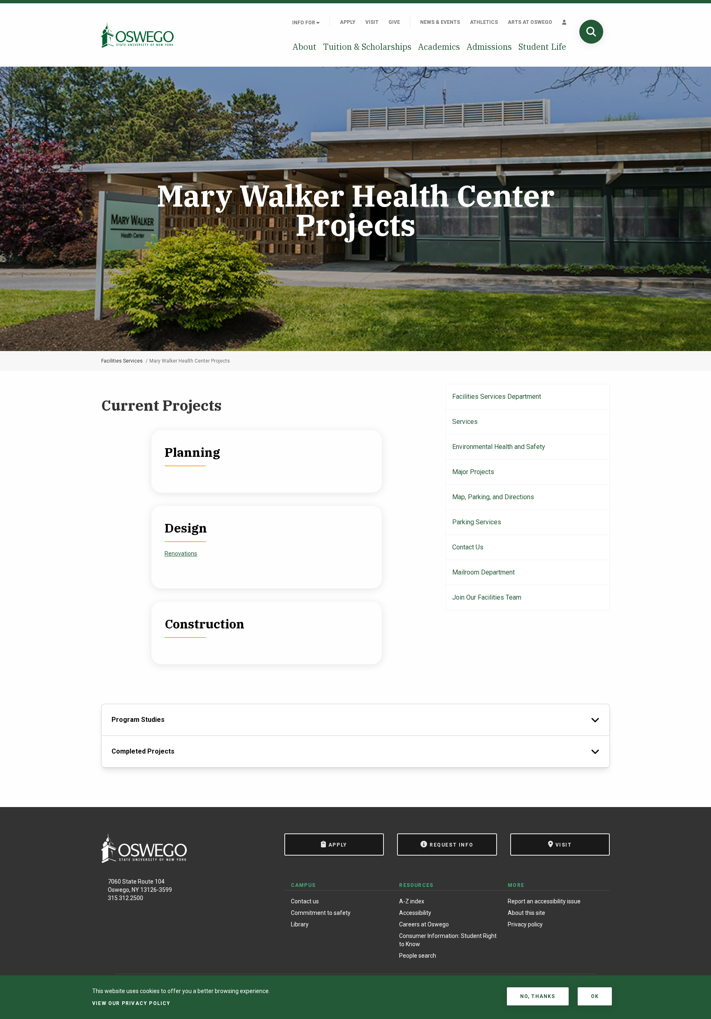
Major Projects (473, 472)
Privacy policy (525, 924)
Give (394, 22)
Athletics (484, 22)
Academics (439, 46)
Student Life (542, 46)
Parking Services (476, 522)
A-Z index (411, 901)
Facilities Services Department (496, 396)
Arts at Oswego (530, 22)
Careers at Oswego (424, 924)
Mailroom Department (483, 572)
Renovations (181, 553)
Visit (372, 22)
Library (300, 924)
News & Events (440, 22)
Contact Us (467, 547)
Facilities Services (122, 361)
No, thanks (537, 996)
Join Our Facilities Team (486, 597)
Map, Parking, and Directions (493, 497)
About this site (526, 913)
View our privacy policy (131, 1003)
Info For (304, 23)
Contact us (305, 901)
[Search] (591, 32)
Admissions (489, 46)
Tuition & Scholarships (367, 46)
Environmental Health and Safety (498, 447)
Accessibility (415, 913)
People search (417, 955)
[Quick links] (564, 22)
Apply (348, 22)
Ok (595, 996)
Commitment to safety (321, 913)
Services (465, 422)
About (304, 46)
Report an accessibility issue (544, 901)
